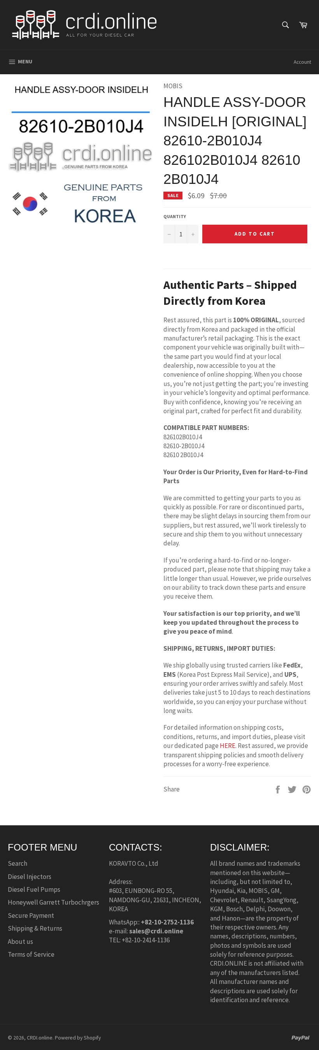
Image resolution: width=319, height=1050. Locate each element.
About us (20, 941)
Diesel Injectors (29, 876)
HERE (227, 745)
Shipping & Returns (35, 928)
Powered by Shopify (78, 1037)
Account (302, 62)
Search (17, 863)
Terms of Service (31, 954)
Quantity (174, 216)
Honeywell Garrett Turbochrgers (53, 902)
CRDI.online (40, 1037)
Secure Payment (31, 915)
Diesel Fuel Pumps (34, 889)
